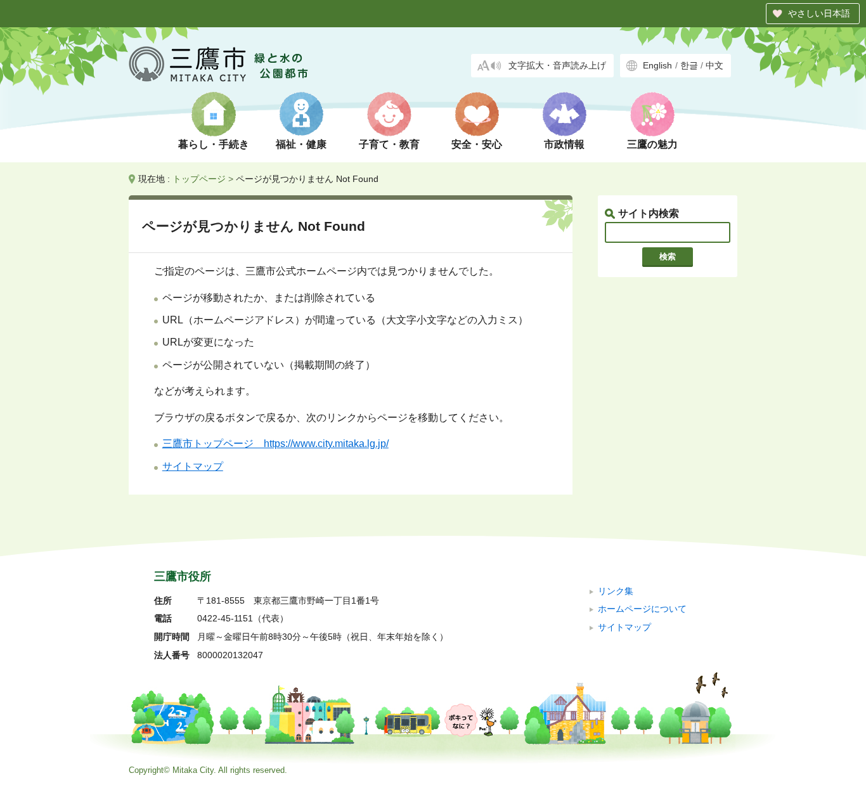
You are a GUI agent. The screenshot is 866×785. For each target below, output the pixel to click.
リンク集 (615, 591)
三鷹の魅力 (652, 144)
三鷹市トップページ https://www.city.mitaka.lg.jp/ (275, 443)
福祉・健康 (301, 144)
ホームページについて (642, 609)
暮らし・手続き (213, 144)
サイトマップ (192, 466)
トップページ (199, 179)
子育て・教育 (389, 144)
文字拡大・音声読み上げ (557, 65)
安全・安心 (476, 144)
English (657, 65)
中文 (714, 65)
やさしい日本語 (819, 13)
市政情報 (564, 144)
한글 (689, 65)
